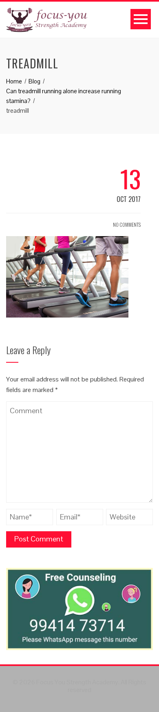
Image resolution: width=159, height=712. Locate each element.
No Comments (126, 224)
